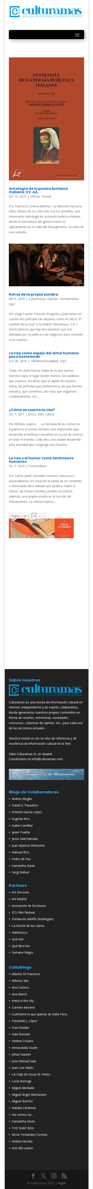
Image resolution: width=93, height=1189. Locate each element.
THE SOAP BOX (23, 1128)
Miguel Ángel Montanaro (29, 1094)
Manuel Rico (20, 852)
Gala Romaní (21, 1034)
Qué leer (18, 939)
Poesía (46, 196)
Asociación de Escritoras (29, 906)
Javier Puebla (21, 832)
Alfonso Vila (20, 981)
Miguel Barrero (22, 1101)
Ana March (19, 994)
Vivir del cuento (22, 1148)
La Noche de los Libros (28, 926)
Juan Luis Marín (22, 1068)
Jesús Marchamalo (25, 839)
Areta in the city (23, 1001)
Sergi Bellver (20, 872)
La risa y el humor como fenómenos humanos (41, 460)
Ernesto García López (27, 812)
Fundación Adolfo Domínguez (33, 919)
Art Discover (20, 892)
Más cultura (46, 414)
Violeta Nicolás (22, 1141)
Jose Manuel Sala (24, 1061)
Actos (32, 414)
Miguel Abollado (23, 1088)
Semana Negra (22, 952)
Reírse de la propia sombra (33, 294)
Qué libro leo (21, 946)
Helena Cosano (22, 1041)
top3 (63, 361)
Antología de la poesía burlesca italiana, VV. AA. (38, 190)
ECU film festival (23, 912)
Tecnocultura (37, 466)
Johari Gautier (21, 1054)
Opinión (52, 299)
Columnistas (37, 299)
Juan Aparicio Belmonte (28, 845)
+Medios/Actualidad (44, 361)
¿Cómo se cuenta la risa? (32, 409)
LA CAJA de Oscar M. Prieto (31, 1074)
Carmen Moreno (23, 1007)
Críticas (35, 196)
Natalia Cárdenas (24, 1108)
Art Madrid (19, 899)
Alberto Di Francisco (26, 974)
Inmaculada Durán (25, 1048)
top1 (12, 304)
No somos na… (23, 1114)
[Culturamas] (46, 697)
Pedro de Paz (21, 859)
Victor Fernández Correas (29, 1134)
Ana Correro (20, 987)
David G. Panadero (25, 805)
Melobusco (19, 932)
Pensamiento (69, 299)
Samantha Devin (23, 866)
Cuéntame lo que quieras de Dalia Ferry (39, 1014)
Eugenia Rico (21, 819)
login (62, 1183)
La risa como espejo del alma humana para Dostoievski (44, 355)
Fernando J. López (24, 1021)
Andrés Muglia (22, 799)
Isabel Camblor (22, 825)
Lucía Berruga (21, 1081)
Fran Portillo (20, 1028)
